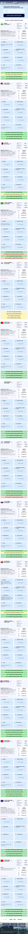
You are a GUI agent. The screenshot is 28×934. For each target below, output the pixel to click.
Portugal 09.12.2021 (7, 323)
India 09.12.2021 (6, 24)
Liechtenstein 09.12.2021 (8, 801)
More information (4, 39)
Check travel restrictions (14, 15)
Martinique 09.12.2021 (7, 383)
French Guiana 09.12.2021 (8, 622)
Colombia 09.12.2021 (7, 502)
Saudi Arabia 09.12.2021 (8, 203)
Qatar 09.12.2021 (6, 144)
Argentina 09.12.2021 (7, 442)
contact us (11, 932)
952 (21, 919)
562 (14, 919)
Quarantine (23, 95)
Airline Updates (24, 31)
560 (10, 919)
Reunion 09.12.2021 (6, 681)
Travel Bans (15, 3)
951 (18, 919)
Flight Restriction (23, 33)
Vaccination (23, 38)
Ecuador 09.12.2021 (6, 562)
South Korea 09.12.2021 (8, 263)
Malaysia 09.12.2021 (7, 84)
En (26, 3)
